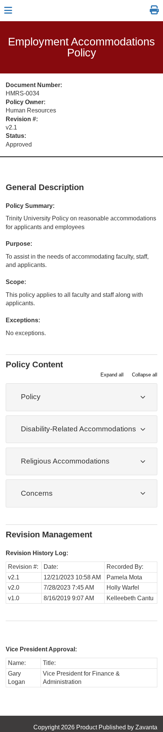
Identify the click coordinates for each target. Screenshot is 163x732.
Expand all (112, 375)
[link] (154, 10)
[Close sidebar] (8, 10)
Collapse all (144, 375)
